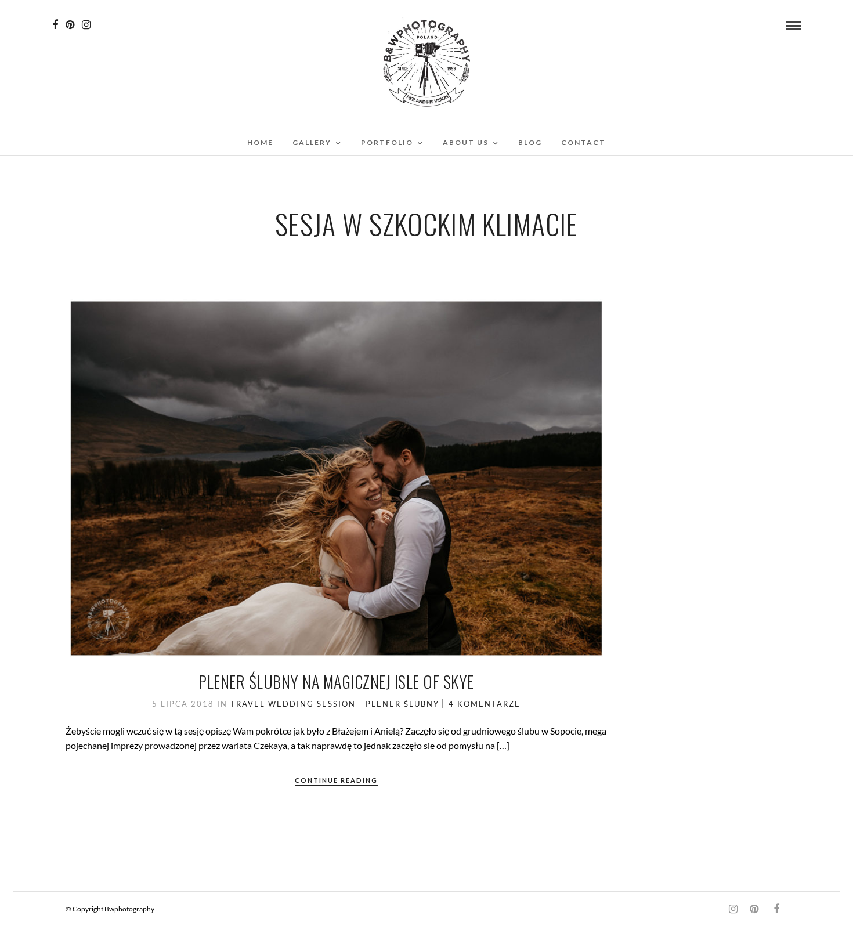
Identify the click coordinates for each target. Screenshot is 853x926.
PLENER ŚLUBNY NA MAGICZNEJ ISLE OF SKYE (336, 681)
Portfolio (387, 142)
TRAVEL (247, 703)
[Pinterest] (70, 25)
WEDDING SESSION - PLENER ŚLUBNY (353, 703)
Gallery (311, 142)
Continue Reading (336, 780)
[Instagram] (86, 25)
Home (260, 142)
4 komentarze (485, 703)
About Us (466, 142)
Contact (583, 142)
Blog (530, 142)
